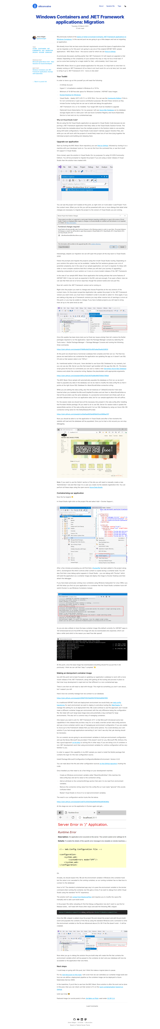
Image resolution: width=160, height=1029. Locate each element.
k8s (43, 50)
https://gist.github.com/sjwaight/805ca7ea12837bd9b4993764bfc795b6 (83, 376)
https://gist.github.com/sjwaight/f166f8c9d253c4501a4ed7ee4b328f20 (82, 349)
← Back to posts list (40, 81)
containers (42, 48)
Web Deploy (116, 705)
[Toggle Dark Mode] (125, 6)
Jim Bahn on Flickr (92, 998)
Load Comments (92, 1006)
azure (35, 48)
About (101, 6)
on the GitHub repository (108, 764)
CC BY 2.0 (111, 998)
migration (49, 50)
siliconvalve (88, 1022)
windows (48, 52)
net (48, 48)
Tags (119, 6)
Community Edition (114, 98)
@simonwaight (41, 38)
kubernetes (37, 50)
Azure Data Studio (96, 487)
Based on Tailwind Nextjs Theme (80, 1025)
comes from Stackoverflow (81, 897)
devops (35, 52)
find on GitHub (110, 51)
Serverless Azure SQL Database (115, 369)
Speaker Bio (110, 6)
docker (41, 52)
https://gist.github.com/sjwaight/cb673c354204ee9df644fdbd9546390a (83, 802)
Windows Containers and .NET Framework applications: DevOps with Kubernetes (43, 71)
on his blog (76, 742)
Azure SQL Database (106, 110)
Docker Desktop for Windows (70, 95)
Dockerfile (96, 568)
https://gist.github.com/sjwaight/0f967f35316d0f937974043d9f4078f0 (82, 698)
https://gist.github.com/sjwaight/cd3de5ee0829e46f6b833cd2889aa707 (83, 414)
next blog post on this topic (72, 975)
